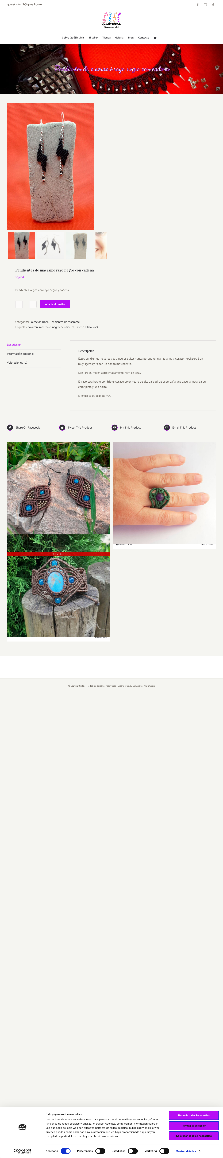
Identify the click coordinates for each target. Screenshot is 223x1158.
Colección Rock (38, 322)
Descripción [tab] (14, 344)
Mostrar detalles (186, 1151)
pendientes (67, 327)
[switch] (100, 1151)
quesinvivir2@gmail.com (24, 4)
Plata (88, 327)
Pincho (80, 327)
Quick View (208, 544)
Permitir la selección (194, 1125)
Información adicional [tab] (20, 353)
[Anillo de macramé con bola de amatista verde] (164, 493)
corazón (33, 327)
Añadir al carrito (55, 304)
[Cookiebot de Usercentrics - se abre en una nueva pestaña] (22, 1151)
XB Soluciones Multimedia (142, 686)
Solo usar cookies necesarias (194, 1135)
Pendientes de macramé (65, 322)
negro (56, 327)
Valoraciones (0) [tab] (17, 362)
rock (96, 327)
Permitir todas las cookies (194, 1115)
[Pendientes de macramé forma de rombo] (58, 493)
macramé (45, 327)
